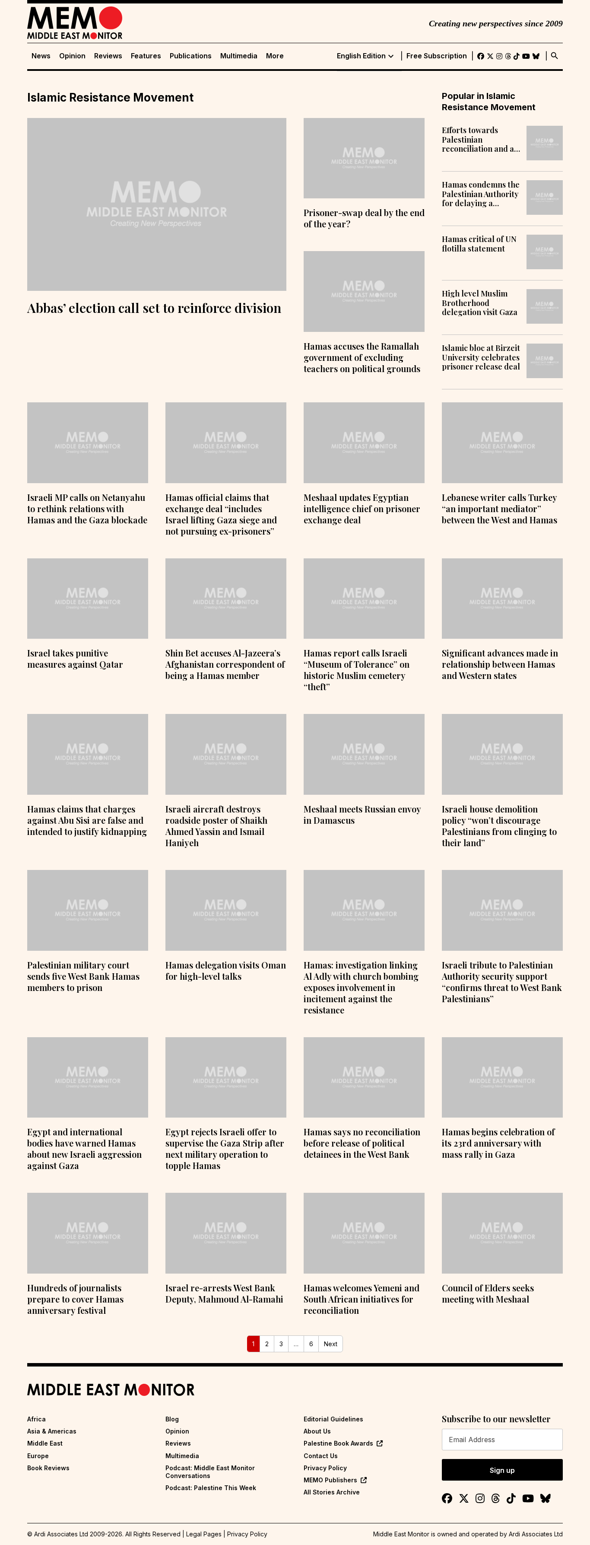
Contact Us (321, 1455)
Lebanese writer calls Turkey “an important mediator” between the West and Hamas (499, 508)
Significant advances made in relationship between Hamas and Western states (500, 664)
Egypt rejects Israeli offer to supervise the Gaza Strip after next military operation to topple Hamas (224, 1148)
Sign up (502, 1470)
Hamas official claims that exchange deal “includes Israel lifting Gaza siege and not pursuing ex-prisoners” (221, 514)
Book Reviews (48, 1468)
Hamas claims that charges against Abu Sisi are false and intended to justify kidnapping (87, 820)
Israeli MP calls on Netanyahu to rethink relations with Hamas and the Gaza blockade (87, 508)
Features (146, 56)
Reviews (108, 56)
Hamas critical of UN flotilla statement (479, 244)
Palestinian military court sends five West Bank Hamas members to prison (83, 976)
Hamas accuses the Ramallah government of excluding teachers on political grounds (362, 357)
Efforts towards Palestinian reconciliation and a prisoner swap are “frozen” (478, 140)
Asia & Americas (51, 1431)
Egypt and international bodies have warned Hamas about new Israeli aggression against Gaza (84, 1148)
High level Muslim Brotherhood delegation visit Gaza (479, 303)
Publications (191, 56)
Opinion (72, 56)
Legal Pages (204, 1534)
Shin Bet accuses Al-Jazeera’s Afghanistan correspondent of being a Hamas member (225, 664)
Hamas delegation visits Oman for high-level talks (225, 970)
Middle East (45, 1443)
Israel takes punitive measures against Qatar (75, 658)
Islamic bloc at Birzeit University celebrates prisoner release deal (481, 358)
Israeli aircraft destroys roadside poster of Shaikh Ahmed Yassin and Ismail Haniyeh (216, 825)
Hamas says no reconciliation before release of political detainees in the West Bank (362, 1143)
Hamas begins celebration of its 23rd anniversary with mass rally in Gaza (498, 1143)
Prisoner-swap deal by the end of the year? (364, 218)
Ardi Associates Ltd (536, 1534)
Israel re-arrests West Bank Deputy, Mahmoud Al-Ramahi (224, 1293)
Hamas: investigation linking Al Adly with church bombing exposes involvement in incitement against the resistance (361, 987)
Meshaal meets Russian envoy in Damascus (362, 814)
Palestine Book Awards (338, 1443)
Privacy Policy (325, 1468)
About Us (317, 1431)
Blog (172, 1419)
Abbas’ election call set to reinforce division (154, 307)
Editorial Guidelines (333, 1419)
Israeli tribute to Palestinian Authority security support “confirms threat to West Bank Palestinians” (502, 981)
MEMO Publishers (330, 1480)
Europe (38, 1455)
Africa (36, 1419)
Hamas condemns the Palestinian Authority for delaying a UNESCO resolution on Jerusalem (481, 194)
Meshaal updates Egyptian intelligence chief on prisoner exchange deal (362, 508)
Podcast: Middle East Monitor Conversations (210, 1471)
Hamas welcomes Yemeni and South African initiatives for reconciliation (361, 1299)
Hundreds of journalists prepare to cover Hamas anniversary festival (75, 1299)
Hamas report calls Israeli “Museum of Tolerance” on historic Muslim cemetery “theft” (356, 669)
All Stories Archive (332, 1492)
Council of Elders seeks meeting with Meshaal (488, 1293)
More (275, 56)
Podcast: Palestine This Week (210, 1487)
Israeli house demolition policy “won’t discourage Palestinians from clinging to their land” (499, 825)
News (41, 56)
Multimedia (238, 56)
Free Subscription (436, 56)
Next (330, 1343)
